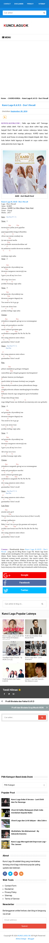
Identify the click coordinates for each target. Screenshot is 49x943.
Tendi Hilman (10, 689)
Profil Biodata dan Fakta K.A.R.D (11, 680)
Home (3, 98)
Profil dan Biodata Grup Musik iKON (33, 637)
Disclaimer (9, 889)
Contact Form (10, 886)
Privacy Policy (10, 892)
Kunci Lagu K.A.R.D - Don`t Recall (14, 202)
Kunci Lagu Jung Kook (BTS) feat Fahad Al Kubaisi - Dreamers (13, 638)
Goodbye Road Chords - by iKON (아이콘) (12, 659)
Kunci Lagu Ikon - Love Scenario (33, 658)
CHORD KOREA (14, 98)
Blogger (31, 939)
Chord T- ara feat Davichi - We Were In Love (34, 680)
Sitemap (8, 895)
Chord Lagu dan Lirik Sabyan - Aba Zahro (29, 821)
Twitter (24, 590)
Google (24, 575)
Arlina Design (21, 939)
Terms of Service (12, 899)
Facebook (24, 582)
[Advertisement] (24, 67)
